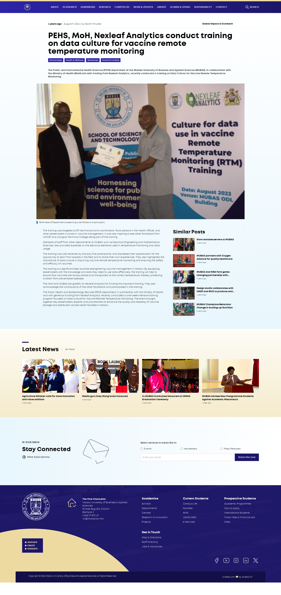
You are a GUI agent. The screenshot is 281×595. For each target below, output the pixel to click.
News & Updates (143, 7)
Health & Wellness (74, 60)
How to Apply (232, 508)
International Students (237, 512)
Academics (70, 7)
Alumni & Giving (180, 7)
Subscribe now (246, 457)
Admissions (87, 7)
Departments (149, 508)
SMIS (185, 512)
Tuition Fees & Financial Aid (239, 517)
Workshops (92, 60)
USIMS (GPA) (189, 517)
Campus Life (122, 7)
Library (161, 7)
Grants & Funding (110, 60)
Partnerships (55, 60)
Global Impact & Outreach (217, 23)
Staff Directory (150, 541)
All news (70, 349)
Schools (146, 503)
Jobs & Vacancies (152, 546)
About (55, 7)
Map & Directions (151, 537)
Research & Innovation (155, 517)
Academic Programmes (237, 503)
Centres (146, 512)
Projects (146, 521)
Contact (221, 7)
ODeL (227, 521)
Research (105, 7)
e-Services (189, 521)
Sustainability (203, 7)
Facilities (188, 508)
